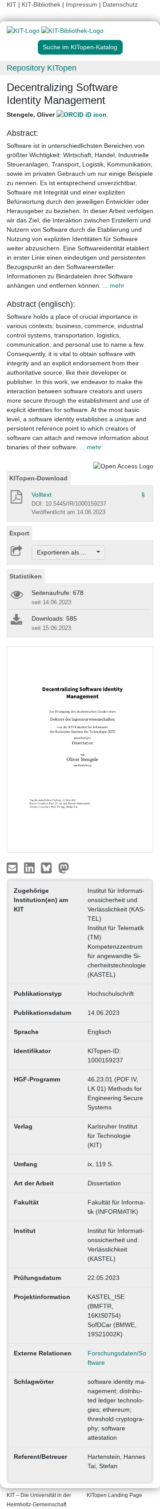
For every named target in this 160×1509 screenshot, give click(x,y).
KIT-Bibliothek (42, 4)
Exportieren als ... (66, 552)
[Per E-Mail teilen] (13, 867)
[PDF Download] (15, 499)
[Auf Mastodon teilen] (63, 867)
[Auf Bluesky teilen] (48, 867)
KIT (11, 4)
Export (19, 533)
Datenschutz (120, 4)
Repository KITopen (41, 67)
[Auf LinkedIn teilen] (30, 867)
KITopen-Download (38, 478)
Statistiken (25, 576)
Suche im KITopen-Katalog (80, 47)
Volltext (42, 494)
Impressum (81, 4)
